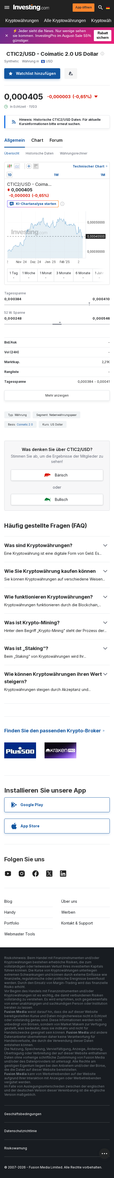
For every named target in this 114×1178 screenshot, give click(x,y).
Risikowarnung (15, 1148)
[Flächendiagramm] (17, 166)
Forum (56, 140)
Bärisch (61, 475)
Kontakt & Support (77, 923)
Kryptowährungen (22, 20)
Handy (10, 912)
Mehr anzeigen (57, 395)
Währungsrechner (73, 153)
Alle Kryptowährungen (65, 20)
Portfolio (11, 923)
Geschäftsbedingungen (22, 1114)
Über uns (69, 901)
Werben (68, 912)
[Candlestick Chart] (9, 166)
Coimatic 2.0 (25, 424)
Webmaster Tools (19, 934)
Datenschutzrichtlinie (20, 1131)
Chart (37, 140)
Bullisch (61, 499)
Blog (8, 901)
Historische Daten (40, 153)
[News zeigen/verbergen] (36, 166)
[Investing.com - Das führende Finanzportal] (31, 7)
